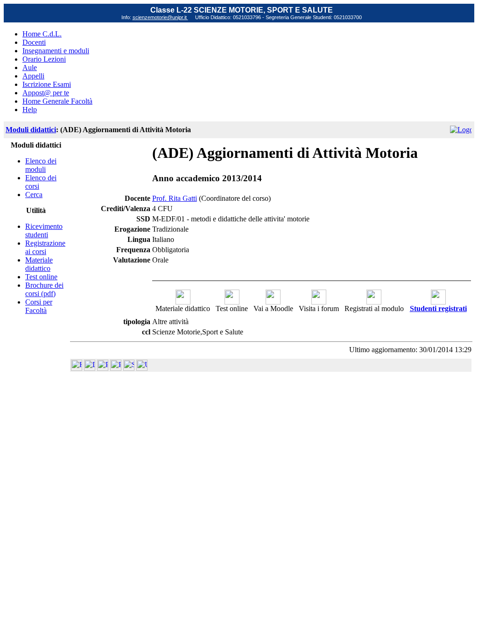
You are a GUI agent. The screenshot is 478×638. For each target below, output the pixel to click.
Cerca (33, 194)
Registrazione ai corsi (45, 247)
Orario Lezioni (44, 59)
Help (29, 109)
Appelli (33, 76)
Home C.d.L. (42, 34)
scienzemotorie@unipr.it (160, 17)
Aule (29, 67)
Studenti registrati (438, 308)
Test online (41, 277)
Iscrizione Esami (46, 84)
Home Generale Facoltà (57, 101)
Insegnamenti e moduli (55, 51)
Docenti (34, 42)
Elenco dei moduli (40, 165)
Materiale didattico (39, 264)
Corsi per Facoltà (38, 306)
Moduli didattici (31, 130)
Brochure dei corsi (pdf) (44, 289)
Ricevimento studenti (44, 230)
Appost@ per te (45, 93)
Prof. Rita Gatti (174, 198)
